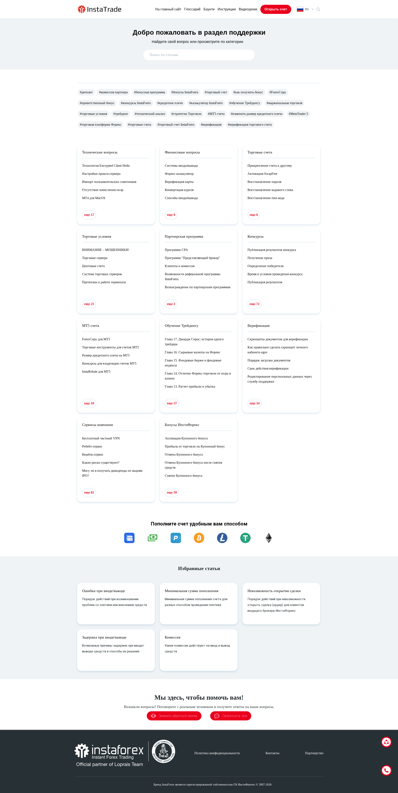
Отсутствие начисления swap (102, 190)
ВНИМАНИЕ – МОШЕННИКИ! (105, 250)
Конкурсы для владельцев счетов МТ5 (109, 363)
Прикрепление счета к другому (270, 165)
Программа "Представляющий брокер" (192, 258)
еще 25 (89, 304)
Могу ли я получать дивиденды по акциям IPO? (112, 473)
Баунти (209, 9)
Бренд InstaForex (164, 784)
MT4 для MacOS (93, 198)
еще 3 (171, 304)
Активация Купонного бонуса (186, 438)
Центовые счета (93, 266)
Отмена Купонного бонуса (184, 454)
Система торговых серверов (102, 274)
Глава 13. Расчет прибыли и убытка (190, 386)
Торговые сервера (94, 258)
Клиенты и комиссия (179, 266)
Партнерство (314, 753)
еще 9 (171, 214)
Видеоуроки (248, 9)
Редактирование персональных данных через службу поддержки (280, 379)
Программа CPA (176, 250)
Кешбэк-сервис (92, 454)
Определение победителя (265, 266)
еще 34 (255, 403)
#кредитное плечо (170, 103)
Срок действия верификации (268, 368)
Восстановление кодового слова (270, 190)
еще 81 (89, 492)
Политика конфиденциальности (217, 753)
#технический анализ (150, 114)
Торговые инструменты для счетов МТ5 (110, 347)
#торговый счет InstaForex (176, 124)
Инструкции (227, 9)
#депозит (86, 92)
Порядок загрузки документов (269, 360)
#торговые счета (139, 124)
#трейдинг (120, 114)
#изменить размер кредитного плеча (256, 114)
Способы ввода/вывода (181, 198)
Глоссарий (192, 9)
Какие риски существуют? (100, 462)
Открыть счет (276, 9)
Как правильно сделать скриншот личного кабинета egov (278, 349)
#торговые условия (93, 114)
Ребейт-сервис (92, 446)
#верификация (211, 124)
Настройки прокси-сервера (101, 173)
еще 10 (89, 403)
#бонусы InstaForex (184, 92)
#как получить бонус (248, 92)
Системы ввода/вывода (181, 165)
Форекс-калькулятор (179, 173)
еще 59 (172, 492)
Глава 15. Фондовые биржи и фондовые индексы (193, 363)
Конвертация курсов (179, 190)
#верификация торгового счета (250, 124)
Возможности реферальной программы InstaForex (192, 276)
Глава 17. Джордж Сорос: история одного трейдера (194, 341)
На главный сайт (168, 9)
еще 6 (254, 214)
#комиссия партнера (113, 92)
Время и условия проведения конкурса (275, 274)
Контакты (272, 753)
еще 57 (172, 403)
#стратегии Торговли (186, 114)
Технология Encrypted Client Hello (106, 165)
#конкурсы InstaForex (136, 103)
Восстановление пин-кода (266, 198)
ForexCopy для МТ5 (96, 339)
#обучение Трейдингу (244, 103)
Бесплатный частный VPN (101, 438)
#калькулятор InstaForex (206, 103)
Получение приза (260, 258)
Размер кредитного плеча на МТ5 (106, 355)
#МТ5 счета (216, 114)
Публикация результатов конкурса (272, 250)
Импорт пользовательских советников (109, 182)
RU (307, 9)
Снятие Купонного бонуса (183, 475)
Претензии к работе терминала (104, 282)
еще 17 (89, 214)
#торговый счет (216, 92)
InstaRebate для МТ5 (96, 371)
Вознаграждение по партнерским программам (197, 287)
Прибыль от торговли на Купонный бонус (195, 446)
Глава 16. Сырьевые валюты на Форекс (192, 352)
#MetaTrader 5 (298, 114)
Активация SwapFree (262, 173)
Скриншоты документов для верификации (278, 339)
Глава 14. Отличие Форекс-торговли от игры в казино (198, 376)
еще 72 (255, 304)
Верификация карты (179, 182)
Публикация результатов (265, 282)
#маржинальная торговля (284, 103)
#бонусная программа (149, 92)
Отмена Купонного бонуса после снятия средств (193, 465)
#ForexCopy (277, 92)
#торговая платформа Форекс (100, 124)
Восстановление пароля (264, 182)
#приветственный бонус (97, 103)
